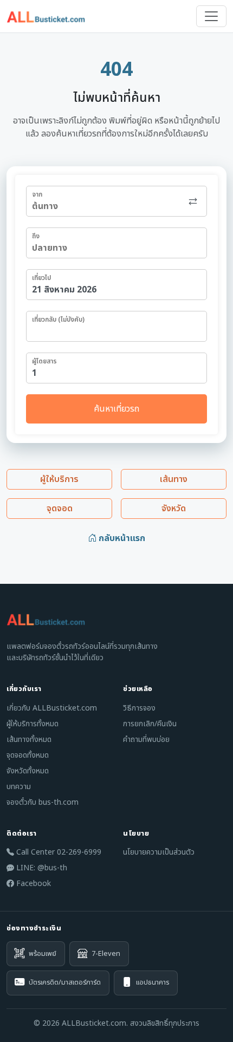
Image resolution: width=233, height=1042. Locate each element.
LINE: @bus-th (40, 868)
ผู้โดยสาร (44, 361)
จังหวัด (173, 508)
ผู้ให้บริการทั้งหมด (33, 724)
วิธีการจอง (139, 708)
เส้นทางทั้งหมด (29, 739)
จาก (37, 194)
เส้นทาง (173, 479)
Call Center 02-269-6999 (57, 852)
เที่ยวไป (41, 278)
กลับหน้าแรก (120, 538)
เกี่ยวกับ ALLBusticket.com (52, 708)
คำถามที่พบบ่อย (146, 739)
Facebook (32, 883)
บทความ (19, 786)
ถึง (36, 236)
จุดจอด (60, 508)
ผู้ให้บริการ (59, 479)
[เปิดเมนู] (211, 16)
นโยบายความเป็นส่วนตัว (159, 852)
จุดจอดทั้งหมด (28, 755)
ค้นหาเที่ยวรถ (116, 408)
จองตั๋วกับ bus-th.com (43, 802)
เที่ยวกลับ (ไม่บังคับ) (58, 319)
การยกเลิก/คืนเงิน (150, 724)
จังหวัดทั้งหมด (28, 771)
